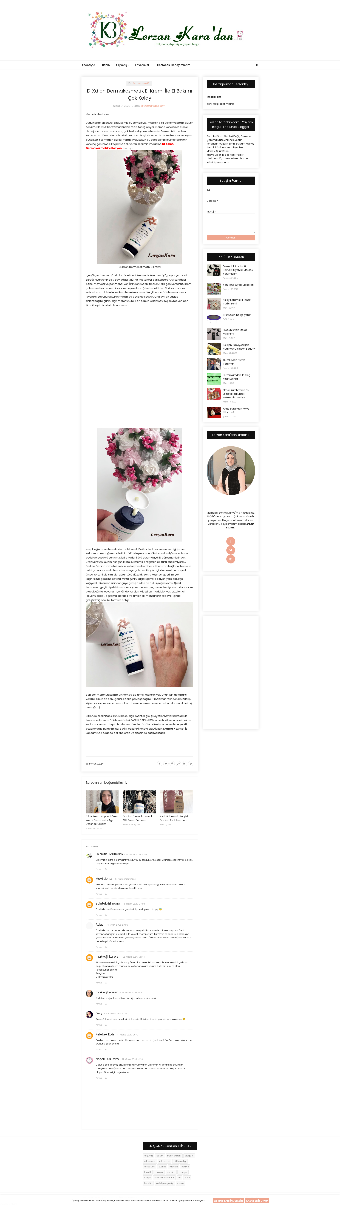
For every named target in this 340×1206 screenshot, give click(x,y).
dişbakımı (149, 1166)
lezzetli (147, 1172)
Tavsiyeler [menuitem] (142, 65)
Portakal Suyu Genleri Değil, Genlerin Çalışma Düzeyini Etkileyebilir (229, 138)
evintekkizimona (108, 903)
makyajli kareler (108, 956)
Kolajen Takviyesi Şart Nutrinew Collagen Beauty (239, 346)
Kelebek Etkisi (105, 1034)
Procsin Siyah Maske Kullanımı (235, 331)
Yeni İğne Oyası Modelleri (238, 285)
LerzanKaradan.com (153, 106)
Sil (106, 869)
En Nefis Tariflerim (109, 854)
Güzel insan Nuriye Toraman (234, 361)
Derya (100, 1013)
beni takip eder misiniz (220, 104)
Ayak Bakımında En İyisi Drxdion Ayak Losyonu (174, 818)
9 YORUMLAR (96, 764)
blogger (189, 1155)
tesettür (148, 1183)
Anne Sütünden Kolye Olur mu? (236, 410)
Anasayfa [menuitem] (88, 65)
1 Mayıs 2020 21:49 (128, 1034)
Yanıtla (99, 869)
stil (179, 1177)
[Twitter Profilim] (231, 550)
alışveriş (148, 1155)
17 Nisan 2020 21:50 (136, 854)
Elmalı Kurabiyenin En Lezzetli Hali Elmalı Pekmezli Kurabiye (236, 393)
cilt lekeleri (164, 1161)
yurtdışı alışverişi (164, 1183)
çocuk (180, 1183)
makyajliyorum (107, 992)
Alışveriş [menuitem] (121, 65)
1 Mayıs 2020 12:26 (117, 1013)
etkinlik (162, 1166)
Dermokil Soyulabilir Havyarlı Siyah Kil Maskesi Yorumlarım (238, 269)
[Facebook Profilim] (231, 541)
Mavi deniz (104, 879)
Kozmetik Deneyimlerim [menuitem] (173, 65)
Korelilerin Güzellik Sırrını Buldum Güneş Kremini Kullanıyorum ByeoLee (230, 145)
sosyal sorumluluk (164, 1177)
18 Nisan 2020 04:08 (134, 903)
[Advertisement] (139, 335)
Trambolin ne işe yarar (237, 315)
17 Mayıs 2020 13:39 (132, 1059)
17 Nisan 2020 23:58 (125, 878)
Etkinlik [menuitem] (105, 65)
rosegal (183, 1172)
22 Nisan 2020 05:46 (134, 956)
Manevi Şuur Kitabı (218, 151)
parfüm (171, 1172)
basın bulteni (174, 1155)
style (187, 1177)
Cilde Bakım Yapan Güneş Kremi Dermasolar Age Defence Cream (102, 820)
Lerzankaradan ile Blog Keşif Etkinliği (236, 377)
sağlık (147, 1177)
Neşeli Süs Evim (107, 1059)
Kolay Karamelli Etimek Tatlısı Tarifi (237, 301)
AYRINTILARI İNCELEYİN (228, 1200)
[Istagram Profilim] (231, 559)
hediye (185, 1166)
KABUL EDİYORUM (257, 1200)
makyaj (159, 1172)
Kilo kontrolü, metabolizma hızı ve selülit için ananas (227, 160)
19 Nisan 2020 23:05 (117, 924)
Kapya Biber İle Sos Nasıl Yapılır (225, 155)
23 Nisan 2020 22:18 (132, 992)
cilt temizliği (180, 1161)
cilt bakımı (149, 1161)
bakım (160, 1155)
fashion (173, 1166)
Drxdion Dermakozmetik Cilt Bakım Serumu (137, 818)
